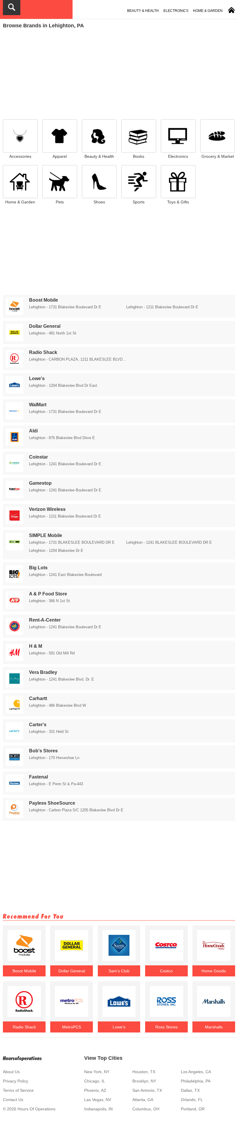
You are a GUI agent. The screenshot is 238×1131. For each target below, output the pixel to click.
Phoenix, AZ (95, 1090)
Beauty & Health (143, 11)
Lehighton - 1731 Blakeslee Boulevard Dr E (65, 307)
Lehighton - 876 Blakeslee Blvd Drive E (62, 438)
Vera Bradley (43, 672)
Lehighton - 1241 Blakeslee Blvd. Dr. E (61, 679)
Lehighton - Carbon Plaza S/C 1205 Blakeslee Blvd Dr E (76, 810)
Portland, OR (193, 1109)
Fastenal (38, 776)
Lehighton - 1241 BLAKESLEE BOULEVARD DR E (169, 542)
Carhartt (38, 698)
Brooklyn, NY (144, 1081)
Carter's (37, 724)
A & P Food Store (48, 593)
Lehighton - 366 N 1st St (49, 601)
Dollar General (44, 326)
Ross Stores (166, 1027)
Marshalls (214, 1027)
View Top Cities (103, 1058)
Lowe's (37, 378)
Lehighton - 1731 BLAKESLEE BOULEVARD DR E (72, 542)
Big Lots (38, 567)
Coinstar (38, 456)
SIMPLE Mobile (45, 535)
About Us (11, 1071)
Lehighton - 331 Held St (48, 731)
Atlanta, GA (142, 1099)
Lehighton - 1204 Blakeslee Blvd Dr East (63, 385)
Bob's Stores (43, 750)
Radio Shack (43, 352)
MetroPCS (71, 1027)
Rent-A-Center (45, 620)
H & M (35, 646)
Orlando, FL (192, 1099)
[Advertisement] (119, 72)
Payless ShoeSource (52, 803)
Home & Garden (208, 11)
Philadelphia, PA (195, 1081)
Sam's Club (119, 971)
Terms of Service (18, 1090)
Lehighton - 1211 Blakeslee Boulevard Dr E (162, 307)
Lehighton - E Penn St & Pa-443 (56, 784)
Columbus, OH (145, 1109)
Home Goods (213, 971)
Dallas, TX (190, 1090)
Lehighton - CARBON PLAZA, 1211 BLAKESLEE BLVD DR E (77, 359)
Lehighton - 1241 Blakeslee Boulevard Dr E (65, 464)
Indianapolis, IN (98, 1109)
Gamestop (40, 483)
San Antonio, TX (147, 1090)
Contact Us (13, 1099)
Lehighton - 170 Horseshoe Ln (54, 758)
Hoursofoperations (22, 1058)
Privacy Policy (15, 1081)
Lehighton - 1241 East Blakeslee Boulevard (65, 574)
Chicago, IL (94, 1081)
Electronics (175, 11)
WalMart (37, 404)
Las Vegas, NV (97, 1099)
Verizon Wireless (47, 509)
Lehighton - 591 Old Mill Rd (52, 653)
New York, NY (96, 1071)
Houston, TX (143, 1071)
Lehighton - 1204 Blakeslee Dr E (56, 550)
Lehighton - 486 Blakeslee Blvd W (57, 705)
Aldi (33, 430)
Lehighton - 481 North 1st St (52, 333)
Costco (166, 971)
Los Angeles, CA (196, 1071)
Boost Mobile (43, 300)
